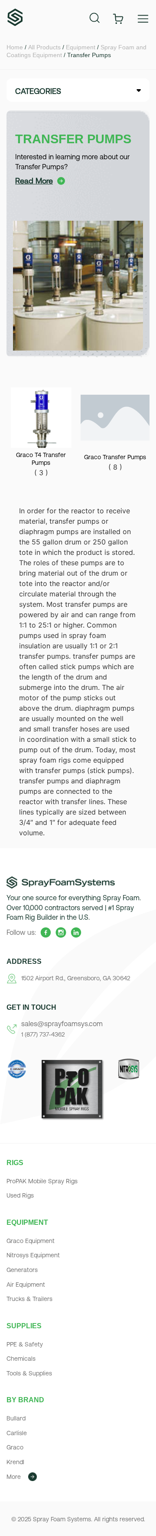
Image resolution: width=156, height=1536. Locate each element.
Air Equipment (25, 1284)
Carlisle (16, 1433)
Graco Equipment (30, 1240)
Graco (14, 1447)
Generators (22, 1269)
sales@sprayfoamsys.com (62, 1023)
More (13, 1476)
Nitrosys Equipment (33, 1255)
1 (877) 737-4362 (43, 1034)
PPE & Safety (24, 1344)
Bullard (16, 1418)
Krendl (15, 1462)
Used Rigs (20, 1195)
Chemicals (21, 1358)
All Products (44, 47)
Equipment (80, 47)
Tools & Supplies (29, 1373)
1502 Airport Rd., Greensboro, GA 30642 (75, 978)
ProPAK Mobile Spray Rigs (42, 1181)
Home (14, 47)
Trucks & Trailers (29, 1298)
